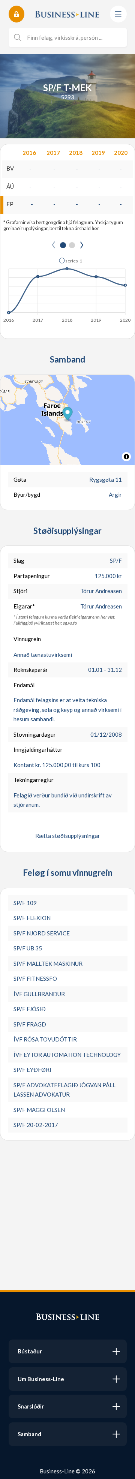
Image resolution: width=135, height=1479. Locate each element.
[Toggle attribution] (126, 456)
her (95, 228)
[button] (70, 261)
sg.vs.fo (70, 623)
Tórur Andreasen (101, 590)
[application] (67, 288)
